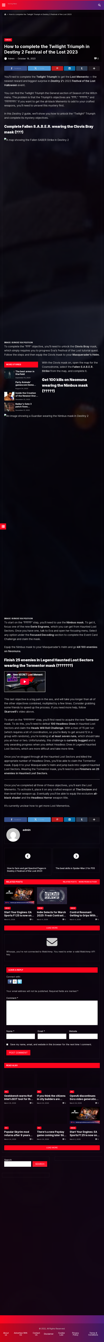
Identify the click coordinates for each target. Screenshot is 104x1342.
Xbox (8, 40)
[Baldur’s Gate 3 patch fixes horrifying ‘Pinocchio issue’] (9, 407)
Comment (12, 998)
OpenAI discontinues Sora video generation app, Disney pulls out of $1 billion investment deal (84, 1097)
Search (8, 1160)
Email (41, 1031)
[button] (10, 983)
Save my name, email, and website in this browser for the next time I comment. (51, 1044)
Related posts (70, 882)
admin (27, 830)
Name (10, 1031)
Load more (52, 928)
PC (6, 1092)
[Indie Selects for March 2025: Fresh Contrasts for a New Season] (52, 895)
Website (73, 1031)
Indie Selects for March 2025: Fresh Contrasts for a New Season (51, 914)
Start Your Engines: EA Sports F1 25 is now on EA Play (18, 914)
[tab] (70, 882)
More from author (88, 882)
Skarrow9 (10, 711)
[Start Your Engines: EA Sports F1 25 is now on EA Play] (19, 895)
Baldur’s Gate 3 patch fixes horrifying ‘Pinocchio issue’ (26, 405)
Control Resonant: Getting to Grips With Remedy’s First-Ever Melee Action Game (82, 914)
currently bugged (77, 740)
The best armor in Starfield (24, 372)
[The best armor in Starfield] (9, 374)
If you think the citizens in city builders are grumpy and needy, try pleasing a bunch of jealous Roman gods (51, 1097)
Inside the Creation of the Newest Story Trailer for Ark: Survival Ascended (26, 394)
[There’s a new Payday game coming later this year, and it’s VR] (52, 1115)
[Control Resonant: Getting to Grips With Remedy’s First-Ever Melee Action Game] (85, 895)
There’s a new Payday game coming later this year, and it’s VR (51, 1133)
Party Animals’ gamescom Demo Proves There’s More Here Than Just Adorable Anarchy (26, 383)
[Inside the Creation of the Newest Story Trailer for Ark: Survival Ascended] (9, 396)
